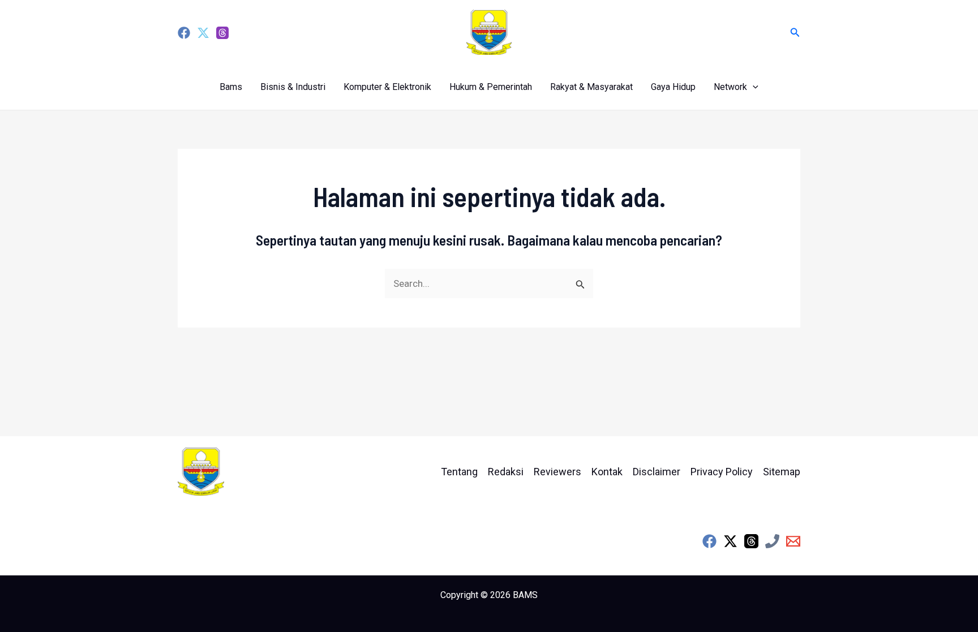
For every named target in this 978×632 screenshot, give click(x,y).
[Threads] (222, 33)
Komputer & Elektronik (387, 86)
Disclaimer (656, 472)
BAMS (525, 595)
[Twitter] (203, 33)
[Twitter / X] (730, 541)
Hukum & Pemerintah (490, 86)
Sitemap (781, 472)
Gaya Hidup (673, 86)
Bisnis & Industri (292, 86)
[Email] (793, 541)
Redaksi (506, 472)
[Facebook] (184, 33)
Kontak (607, 472)
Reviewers (557, 472)
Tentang (459, 472)
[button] (795, 32)
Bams (231, 86)
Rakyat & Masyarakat (591, 86)
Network (730, 86)
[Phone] (772, 541)
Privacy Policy (721, 472)
